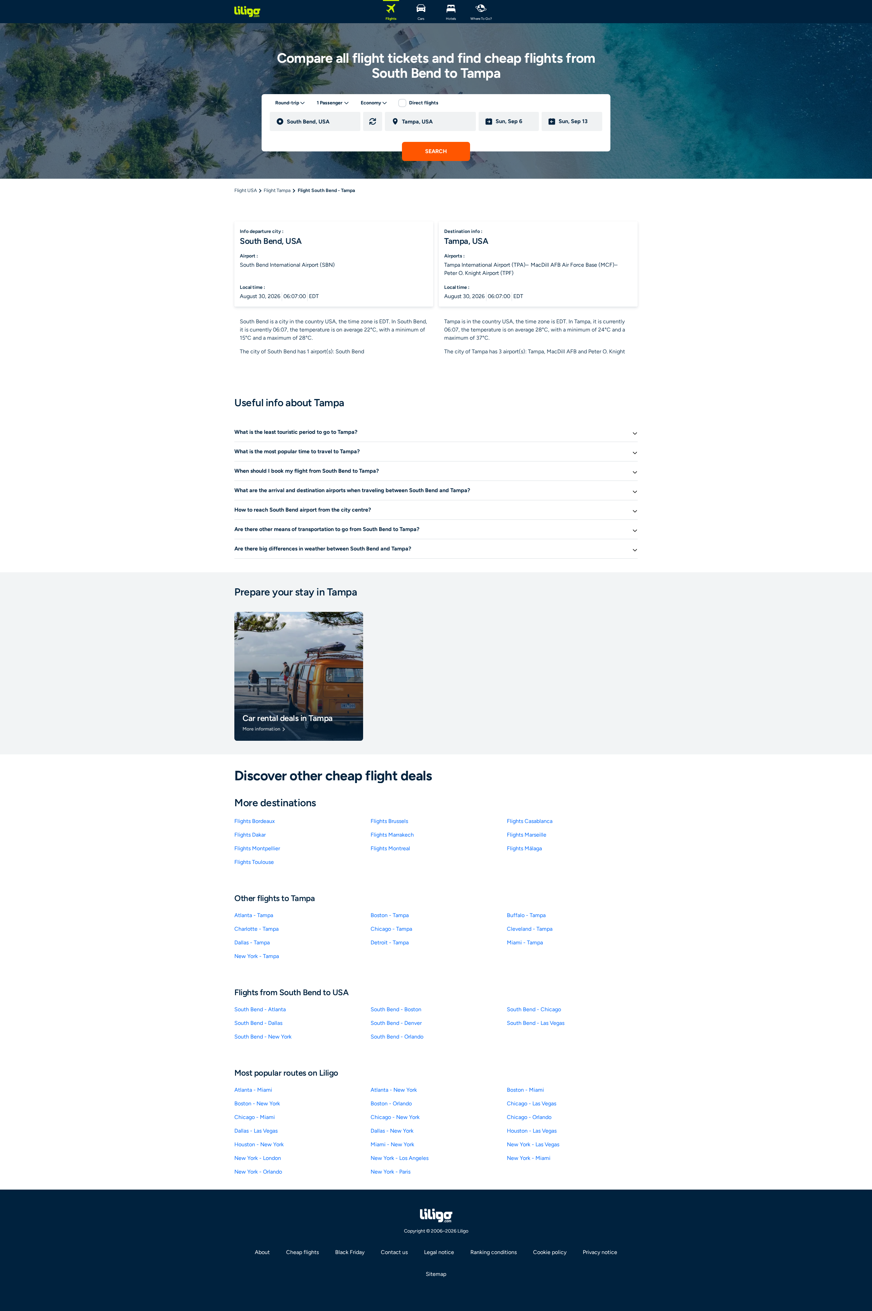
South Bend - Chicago (534, 1009)
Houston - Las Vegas (532, 1131)
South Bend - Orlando (397, 1036)
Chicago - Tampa (391, 929)
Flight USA (245, 190)
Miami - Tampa (525, 942)
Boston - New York (257, 1103)
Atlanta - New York (394, 1090)
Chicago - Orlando (529, 1117)
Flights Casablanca (529, 821)
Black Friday (349, 1252)
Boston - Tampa (390, 915)
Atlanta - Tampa (253, 915)
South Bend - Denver (396, 1023)
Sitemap (436, 1274)
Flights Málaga (524, 848)
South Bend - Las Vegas (535, 1023)
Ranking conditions (493, 1252)
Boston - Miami (525, 1090)
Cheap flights (302, 1252)
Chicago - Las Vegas (531, 1103)
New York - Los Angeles (400, 1158)
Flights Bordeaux (254, 821)
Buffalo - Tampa (526, 915)
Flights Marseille (526, 834)
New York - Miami (528, 1158)
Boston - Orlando (391, 1103)
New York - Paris (390, 1171)
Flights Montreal (390, 848)
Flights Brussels (389, 821)
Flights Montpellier (257, 848)
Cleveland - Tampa (529, 929)
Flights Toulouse (254, 862)
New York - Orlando (258, 1171)
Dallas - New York (392, 1131)
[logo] (247, 11)
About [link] (262, 1252)
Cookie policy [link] (549, 1252)
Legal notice (439, 1252)
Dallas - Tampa (252, 942)
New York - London (257, 1158)
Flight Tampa (277, 190)
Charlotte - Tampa (256, 929)
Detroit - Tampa (390, 942)
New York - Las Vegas (533, 1144)
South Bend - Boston (396, 1009)
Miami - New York (392, 1144)
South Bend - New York (263, 1036)
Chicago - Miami (254, 1117)
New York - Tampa (256, 956)
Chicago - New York (395, 1117)
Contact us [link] (394, 1252)
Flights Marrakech (392, 834)
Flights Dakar (250, 834)
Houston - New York (259, 1144)
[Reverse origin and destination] (372, 121)
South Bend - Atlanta (260, 1009)
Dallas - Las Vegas (256, 1131)
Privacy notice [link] (600, 1252)
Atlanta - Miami (253, 1090)
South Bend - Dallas (258, 1023)
